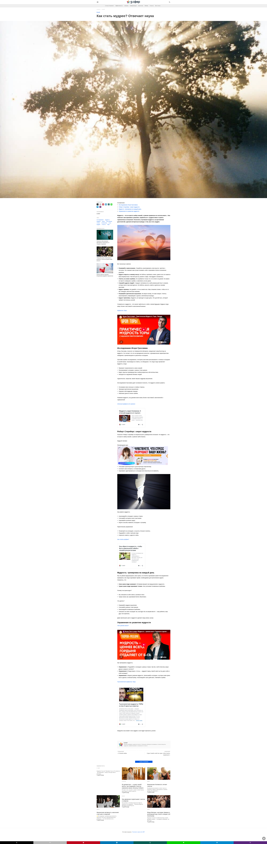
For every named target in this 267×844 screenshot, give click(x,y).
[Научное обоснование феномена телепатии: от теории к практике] (105, 235)
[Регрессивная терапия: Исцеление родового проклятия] (105, 268)
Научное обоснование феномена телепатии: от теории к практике (103, 243)
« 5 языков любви (122, 753)
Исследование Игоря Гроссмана (128, 205)
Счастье (152, 5)
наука (103, 221)
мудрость (107, 219)
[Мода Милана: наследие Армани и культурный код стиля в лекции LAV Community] (158, 801)
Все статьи (157, 5)
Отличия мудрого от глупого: (126, 404)
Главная (98, 9)
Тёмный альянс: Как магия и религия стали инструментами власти (104, 259)
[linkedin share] (106, 204)
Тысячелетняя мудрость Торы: (126, 681)
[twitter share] (97, 204)
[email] (50, 842)
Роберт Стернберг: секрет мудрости (129, 207)
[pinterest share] (103, 204)
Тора (108, 224)
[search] (169, 2)
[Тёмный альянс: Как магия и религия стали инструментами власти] (105, 251)
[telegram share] (97, 207)
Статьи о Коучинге (109, 5)
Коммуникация (133, 5)
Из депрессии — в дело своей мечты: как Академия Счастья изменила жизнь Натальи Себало (132, 786)
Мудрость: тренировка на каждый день (130, 209)
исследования (100, 219)
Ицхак (98, 809)
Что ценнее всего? (123, 625)
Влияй (103, 9)
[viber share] (100, 207)
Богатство (140, 5)
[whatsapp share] (109, 204)
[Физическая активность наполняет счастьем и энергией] (108, 801)
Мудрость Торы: (122, 310)
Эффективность (119, 5)
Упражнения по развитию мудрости (129, 211)
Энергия (126, 5)
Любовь (146, 5)
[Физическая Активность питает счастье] (158, 773)
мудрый (98, 221)
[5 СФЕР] (133, 2)
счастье (104, 224)
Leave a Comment (143, 761)
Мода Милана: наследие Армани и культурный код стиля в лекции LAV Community (158, 814)
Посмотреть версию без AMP (138, 831)
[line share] (111, 204)
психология (104, 222)
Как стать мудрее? (123, 539)
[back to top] (264, 838)
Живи (148, 781)
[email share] (100, 204)
